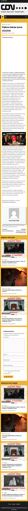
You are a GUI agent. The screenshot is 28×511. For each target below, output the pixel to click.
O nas (9, 504)
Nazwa (5, 354)
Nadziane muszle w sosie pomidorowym (21, 231)
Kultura (9, 24)
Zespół (13, 504)
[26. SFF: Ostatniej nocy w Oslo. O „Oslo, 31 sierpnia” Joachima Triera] (14, 249)
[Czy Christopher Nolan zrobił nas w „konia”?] (14, 277)
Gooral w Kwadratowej (7, 230)
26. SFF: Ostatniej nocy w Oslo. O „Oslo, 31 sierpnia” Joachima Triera (13, 262)
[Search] (26, 17)
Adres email (6, 360)
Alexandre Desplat (8, 225)
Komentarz (6, 337)
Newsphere (19, 507)
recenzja (22, 225)
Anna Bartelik (11, 33)
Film (6, 24)
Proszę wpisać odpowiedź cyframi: (11, 370)
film (13, 225)
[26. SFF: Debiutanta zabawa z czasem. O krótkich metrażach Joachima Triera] (14, 482)
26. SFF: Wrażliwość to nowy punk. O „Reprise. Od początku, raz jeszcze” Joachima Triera (12, 320)
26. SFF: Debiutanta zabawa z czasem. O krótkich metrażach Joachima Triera (13, 495)
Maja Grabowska (12, 265)
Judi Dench (17, 225)
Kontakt (18, 504)
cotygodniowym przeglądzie (9, 202)
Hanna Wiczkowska (13, 293)
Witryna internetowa (8, 365)
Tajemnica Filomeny (13, 226)
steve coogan (5, 226)
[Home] (2, 17)
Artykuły (3, 24)
